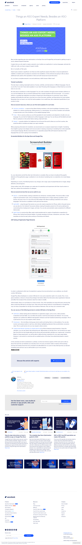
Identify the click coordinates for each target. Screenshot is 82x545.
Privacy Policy (24, 543)
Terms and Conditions (67, 403)
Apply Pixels (16, 212)
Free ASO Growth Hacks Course (39, 512)
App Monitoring (8, 514)
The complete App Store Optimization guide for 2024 (40, 436)
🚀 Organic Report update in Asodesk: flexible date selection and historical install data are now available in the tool (46, 372)
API (5, 518)
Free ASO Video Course (38, 509)
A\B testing (47, 377)
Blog (34, 503)
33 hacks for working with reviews (40, 514)
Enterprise (63, 516)
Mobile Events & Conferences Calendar (39, 517)
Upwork (15, 121)
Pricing (62, 505)
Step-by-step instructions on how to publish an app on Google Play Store (15, 436)
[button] (5, 464)
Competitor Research (9, 509)
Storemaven (16, 322)
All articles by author (21, 390)
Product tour (7, 521)
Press (62, 509)
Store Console (8, 511)
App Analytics (8, 507)
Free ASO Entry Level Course (39, 511)
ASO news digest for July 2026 (16, 372)
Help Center (35, 523)
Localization (55, 377)
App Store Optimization (10, 503)
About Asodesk (64, 503)
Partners (63, 512)
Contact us (63, 511)
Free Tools (7, 520)
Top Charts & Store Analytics (11, 512)
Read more (7, 447)
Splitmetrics (16, 313)
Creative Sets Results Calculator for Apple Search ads (27, 328)
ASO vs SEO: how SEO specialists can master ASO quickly (65, 436)
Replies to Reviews (9, 505)
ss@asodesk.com (20, 380)
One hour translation (18, 108)
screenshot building (65, 377)
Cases (62, 507)
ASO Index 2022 (36, 521)
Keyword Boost (8, 516)
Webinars (35, 507)
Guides (14, 9)
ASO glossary (36, 519)
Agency (63, 514)
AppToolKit (16, 204)
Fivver (15, 115)
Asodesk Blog (8, 9)
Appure (15, 195)
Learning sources (36, 505)
